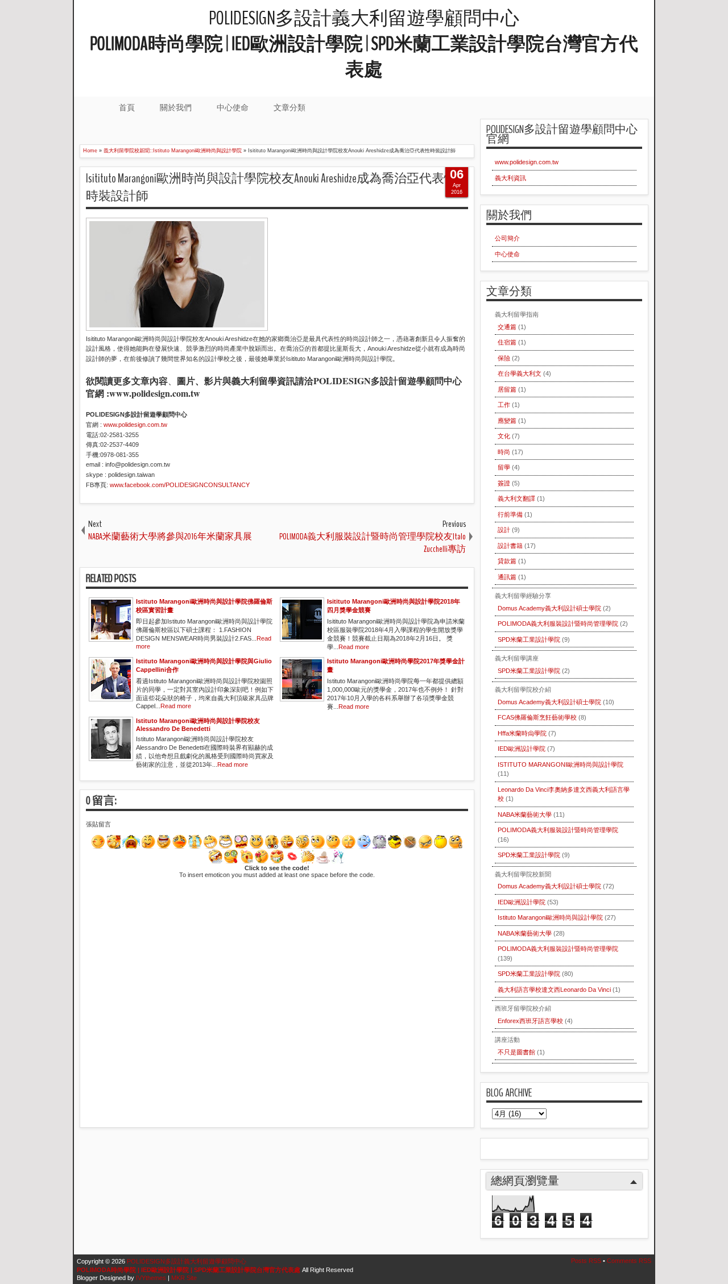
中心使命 (233, 107)
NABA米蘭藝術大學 (525, 814)
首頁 (127, 107)
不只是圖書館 (516, 1052)
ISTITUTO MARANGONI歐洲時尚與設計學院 (560, 764)
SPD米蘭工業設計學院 (529, 639)
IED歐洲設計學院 (521, 748)
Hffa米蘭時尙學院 (522, 733)
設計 (504, 529)
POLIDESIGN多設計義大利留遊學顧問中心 (364, 44)
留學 (504, 467)
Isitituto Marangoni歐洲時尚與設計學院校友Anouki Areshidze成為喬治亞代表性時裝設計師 (271, 187)
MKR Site (184, 1277)
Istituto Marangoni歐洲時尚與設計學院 (550, 917)
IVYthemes (151, 1277)
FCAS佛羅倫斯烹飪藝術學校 (537, 717)
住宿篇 (507, 342)
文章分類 (289, 107)
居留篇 (507, 389)
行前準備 (510, 514)
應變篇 (507, 420)
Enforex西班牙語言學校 (530, 1020)
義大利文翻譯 (516, 498)
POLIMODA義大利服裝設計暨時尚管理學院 (558, 623)
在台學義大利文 (519, 373)
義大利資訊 (510, 177)
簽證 (504, 483)
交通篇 (507, 326)
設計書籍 (510, 545)
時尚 (504, 451)
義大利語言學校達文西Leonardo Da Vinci (554, 989)
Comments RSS (629, 1260)
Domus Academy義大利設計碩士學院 (549, 608)
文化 (504, 436)
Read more (353, 646)
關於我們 (176, 107)
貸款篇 (507, 561)
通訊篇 (507, 577)
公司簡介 (507, 238)
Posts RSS (586, 1260)
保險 (504, 358)
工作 (504, 404)
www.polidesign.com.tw (527, 162)
